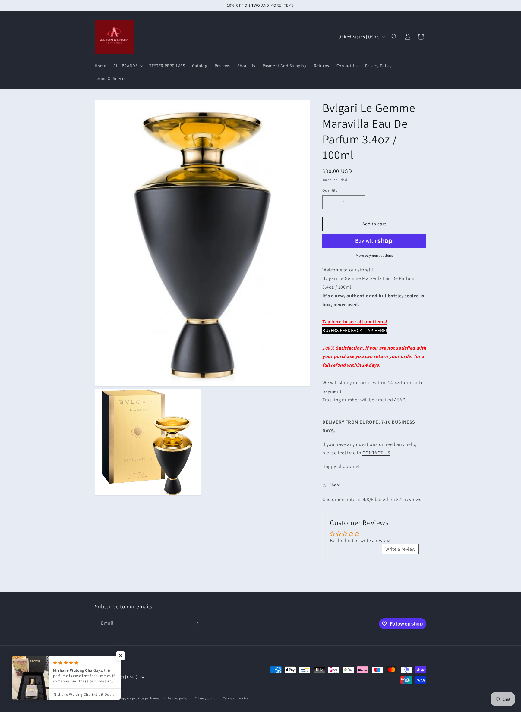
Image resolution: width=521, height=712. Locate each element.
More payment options (374, 255)
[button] (128, 65)
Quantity (329, 190)
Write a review (400, 549)
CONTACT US (376, 453)
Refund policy (178, 698)
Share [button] (334, 485)
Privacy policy (206, 698)
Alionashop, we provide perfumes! (134, 698)
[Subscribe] (196, 623)
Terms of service (235, 698)
